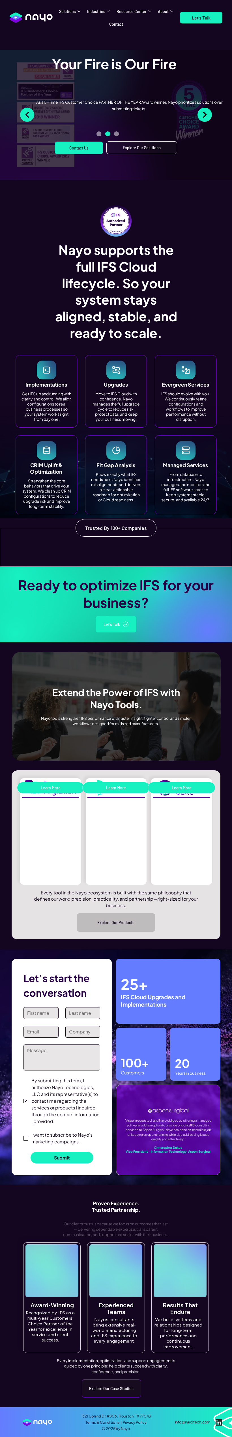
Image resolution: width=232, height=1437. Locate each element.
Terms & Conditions (102, 1422)
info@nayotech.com (192, 1422)
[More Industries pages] (108, 11)
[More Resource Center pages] (149, 11)
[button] (201, 17)
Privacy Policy (135, 1422)
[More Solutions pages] (79, 11)
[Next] (204, 115)
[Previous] (27, 115)
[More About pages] (171, 11)
